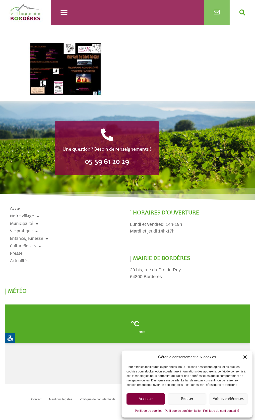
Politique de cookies (148, 411)
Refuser (187, 399)
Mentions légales (60, 399)
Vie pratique (21, 231)
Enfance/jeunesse (26, 239)
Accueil (16, 209)
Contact (36, 399)
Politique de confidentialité (183, 411)
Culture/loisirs (23, 246)
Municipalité (21, 224)
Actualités (19, 261)
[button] (245, 357)
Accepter (146, 399)
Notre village (22, 216)
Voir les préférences (228, 399)
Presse (16, 253)
